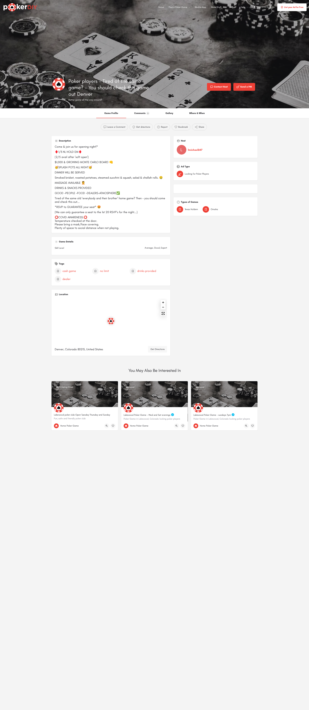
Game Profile (111, 113)
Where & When (197, 113)
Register (271, 7)
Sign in (260, 7)
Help (243, 7)
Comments (141, 113)
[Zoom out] (163, 307)
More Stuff (216, 7)
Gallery (169, 113)
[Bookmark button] (113, 425)
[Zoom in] (163, 302)
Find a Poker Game (178, 7)
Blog (231, 7)
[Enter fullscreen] (163, 313)
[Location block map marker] (111, 321)
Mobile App (200, 7)
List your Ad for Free (293, 7)
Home (161, 7)
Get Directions (157, 349)
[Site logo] (20, 7)
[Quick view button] (106, 425)
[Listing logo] (58, 84)
